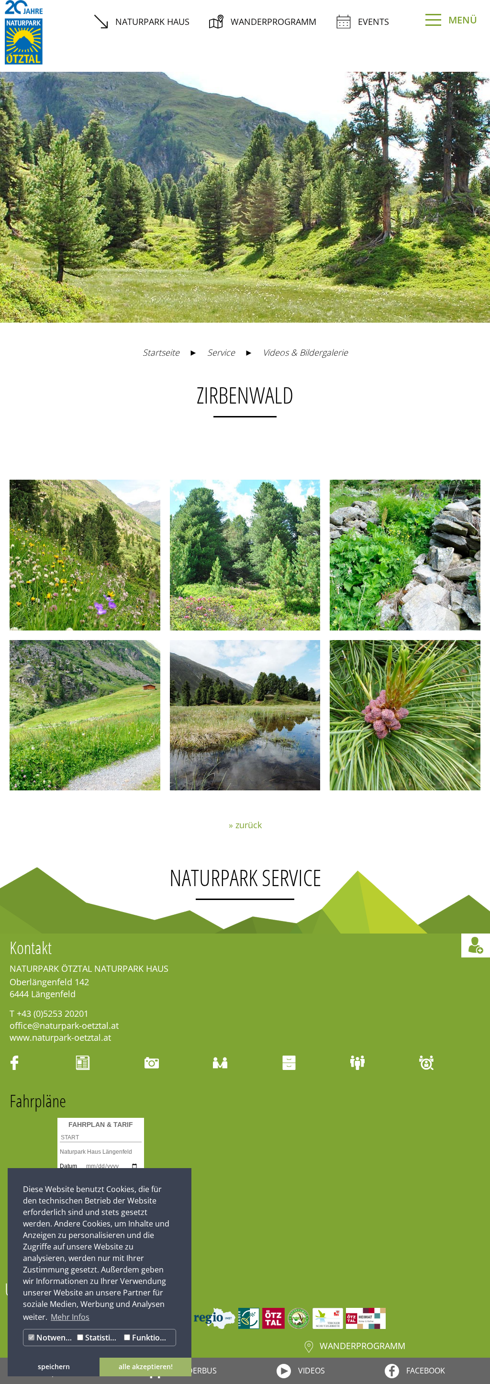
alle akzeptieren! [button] (146, 1366)
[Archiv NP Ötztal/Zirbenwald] (405, 715)
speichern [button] (54, 1366)
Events (373, 21)
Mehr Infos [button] (70, 1317)
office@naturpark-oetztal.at (64, 1025)
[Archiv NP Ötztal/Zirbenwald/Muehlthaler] (245, 715)
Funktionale (152, 1337)
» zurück (245, 825)
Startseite (161, 352)
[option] (245, 197)
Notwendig (54, 1337)
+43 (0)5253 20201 (53, 1013)
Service (221, 352)
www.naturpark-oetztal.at (60, 1037)
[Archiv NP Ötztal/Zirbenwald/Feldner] (85, 555)
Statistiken (102, 1337)
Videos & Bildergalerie (305, 352)
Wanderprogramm (273, 21)
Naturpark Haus (152, 21)
